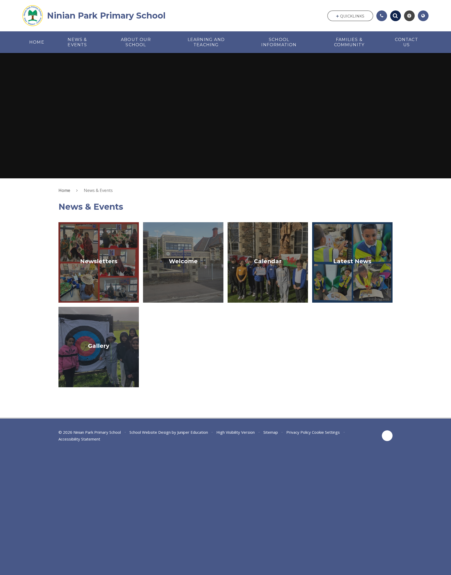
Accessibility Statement (79, 439)
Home (64, 190)
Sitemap (270, 432)
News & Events (98, 190)
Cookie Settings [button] (326, 432)
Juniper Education (192, 432)
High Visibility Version (235, 432)
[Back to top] (387, 435)
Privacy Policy (298, 432)
